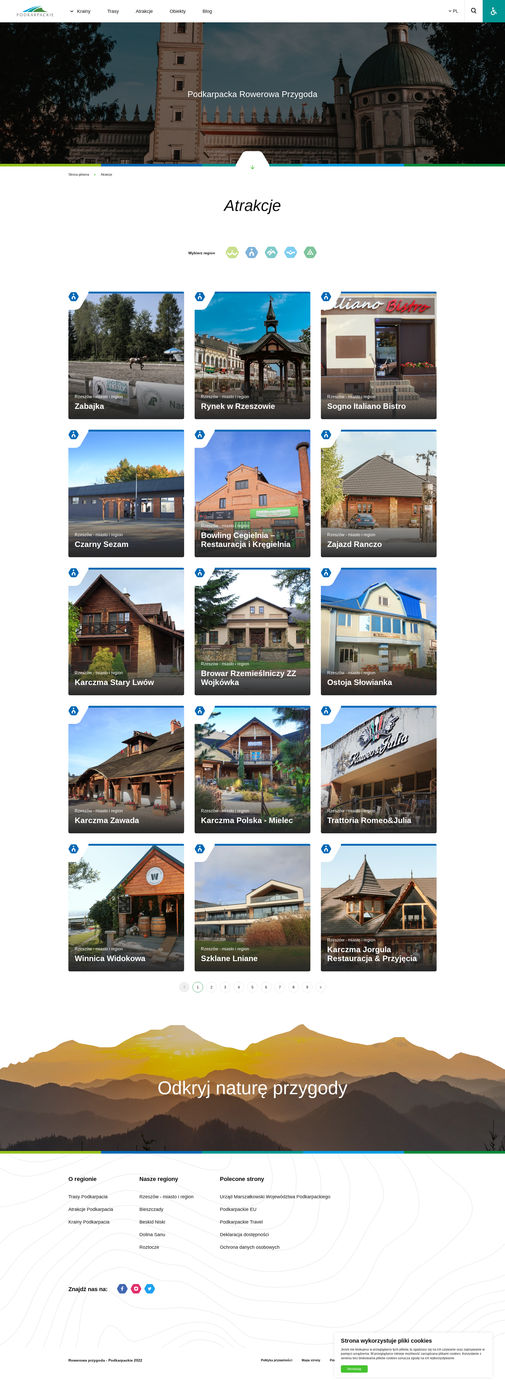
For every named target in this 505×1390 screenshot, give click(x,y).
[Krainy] (71, 11)
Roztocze (149, 1247)
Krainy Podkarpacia (88, 1222)
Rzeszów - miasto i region (166, 1196)
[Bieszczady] (271, 253)
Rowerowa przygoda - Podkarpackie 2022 (105, 1360)
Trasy (113, 11)
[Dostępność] (494, 11)
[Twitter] (149, 1289)
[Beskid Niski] (232, 253)
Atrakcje (144, 11)
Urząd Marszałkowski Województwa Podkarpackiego (275, 1196)
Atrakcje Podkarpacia (90, 1209)
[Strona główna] (35, 11)
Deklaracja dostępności (244, 1234)
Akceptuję (354, 1369)
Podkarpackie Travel (241, 1222)
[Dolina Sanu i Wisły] (290, 253)
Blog (207, 11)
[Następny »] (321, 987)
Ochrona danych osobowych (250, 1247)
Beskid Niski (152, 1222)
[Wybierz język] (451, 11)
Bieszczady (151, 1209)
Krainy (83, 11)
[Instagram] (136, 1289)
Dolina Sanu (152, 1234)
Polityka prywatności (276, 1360)
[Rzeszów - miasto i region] (251, 253)
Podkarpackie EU (238, 1209)
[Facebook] (122, 1289)
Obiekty (178, 11)
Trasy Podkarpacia (88, 1196)
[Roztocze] (310, 253)
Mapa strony (311, 1360)
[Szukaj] (473, 11)
